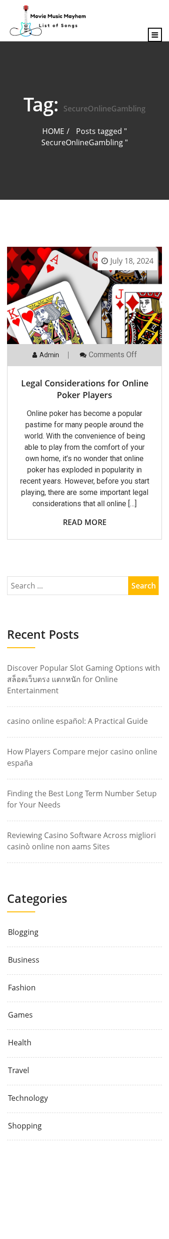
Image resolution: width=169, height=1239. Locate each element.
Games (20, 1015)
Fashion (22, 988)
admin (49, 355)
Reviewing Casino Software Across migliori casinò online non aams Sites (81, 841)
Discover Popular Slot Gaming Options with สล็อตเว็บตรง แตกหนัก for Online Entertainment (83, 679)
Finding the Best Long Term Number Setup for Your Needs (82, 799)
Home (53, 131)
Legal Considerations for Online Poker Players (84, 388)
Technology (28, 1098)
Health (19, 1043)
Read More (85, 522)
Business (23, 960)
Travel (18, 1070)
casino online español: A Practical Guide (77, 721)
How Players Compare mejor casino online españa (82, 757)
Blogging (23, 932)
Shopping (25, 1126)
